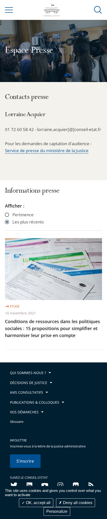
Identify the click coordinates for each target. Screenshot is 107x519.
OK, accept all (38, 503)
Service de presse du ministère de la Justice (47, 150)
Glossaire (16, 422)
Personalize (56, 511)
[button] (98, 9)
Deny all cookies (77, 503)
